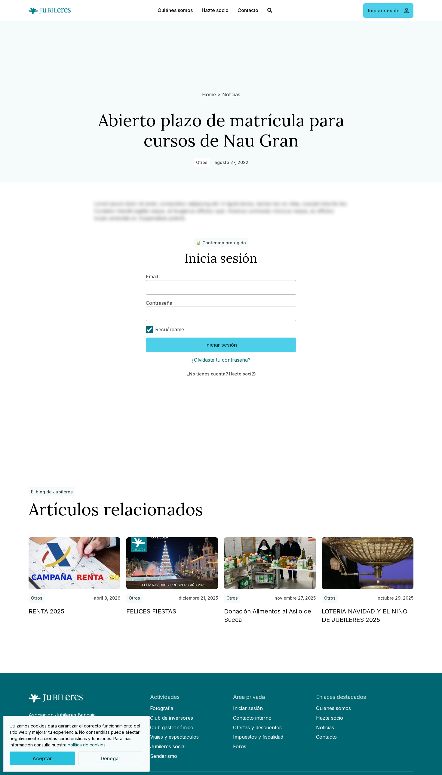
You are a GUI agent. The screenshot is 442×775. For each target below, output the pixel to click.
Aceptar (42, 758)
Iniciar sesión (221, 345)
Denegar (110, 758)
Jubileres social (168, 746)
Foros (239, 746)
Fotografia (161, 708)
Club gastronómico (171, 727)
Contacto (248, 10)
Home (209, 94)
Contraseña (159, 303)
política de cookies (87, 744)
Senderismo (163, 756)
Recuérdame (169, 329)
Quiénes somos (175, 10)
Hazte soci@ (242, 373)
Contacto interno (252, 718)
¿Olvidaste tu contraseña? (221, 360)
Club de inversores (171, 718)
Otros (201, 162)
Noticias (231, 94)
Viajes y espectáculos (174, 737)
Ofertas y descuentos (257, 727)
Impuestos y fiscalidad (258, 737)
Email (152, 276)
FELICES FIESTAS (151, 611)
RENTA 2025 (46, 611)
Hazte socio (215, 10)
